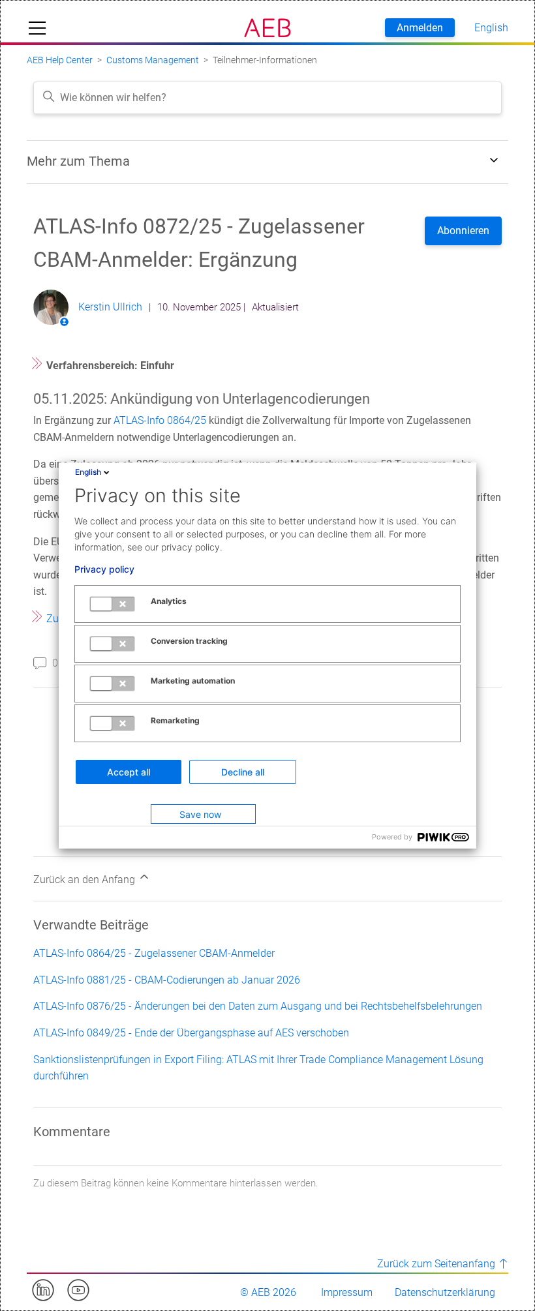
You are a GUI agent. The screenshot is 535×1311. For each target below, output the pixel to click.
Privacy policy (104, 569)
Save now (200, 814)
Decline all (242, 771)
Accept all (128, 771)
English (88, 472)
